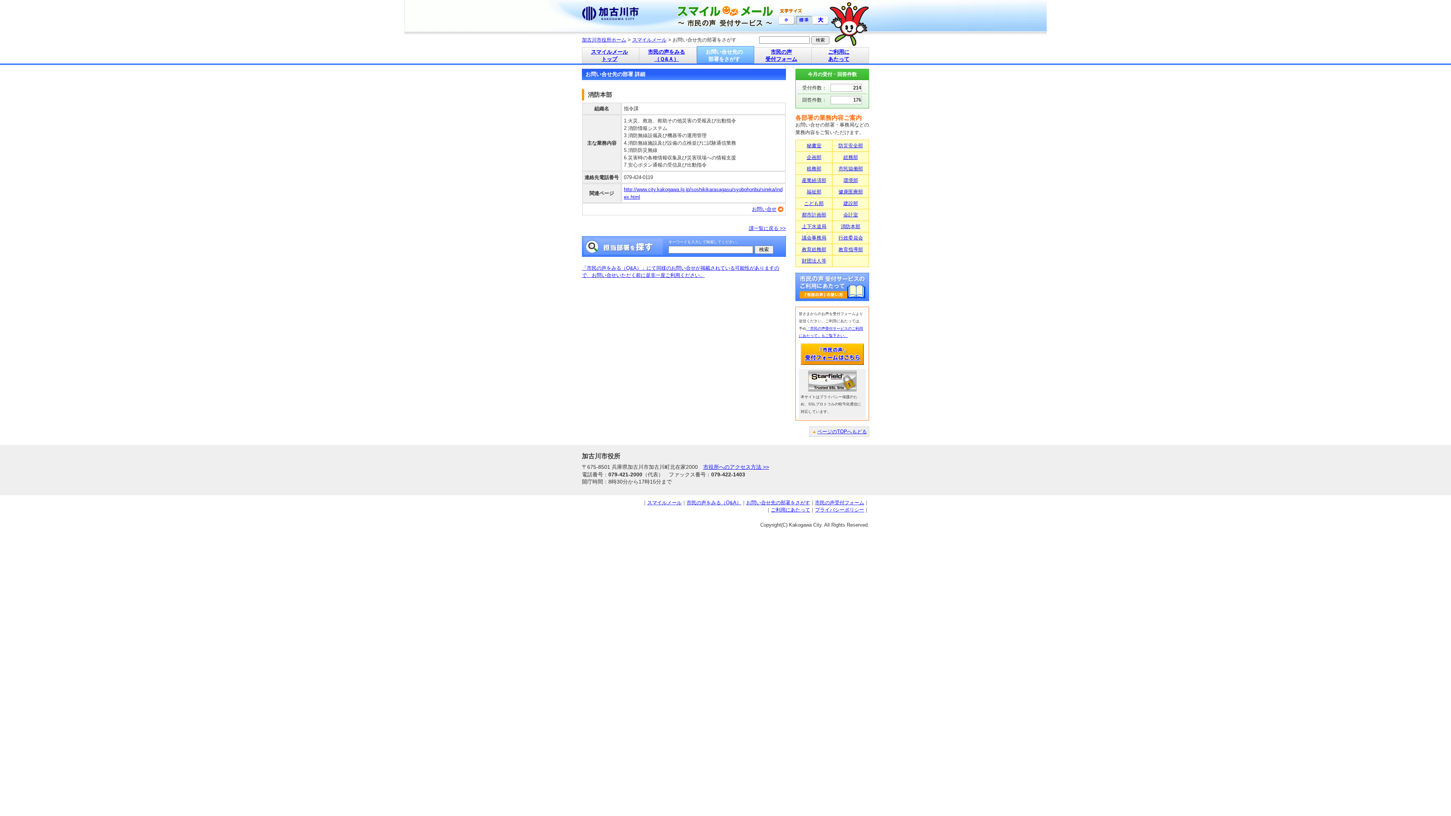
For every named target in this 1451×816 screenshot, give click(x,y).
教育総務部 (814, 249)
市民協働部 (850, 169)
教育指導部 (850, 249)
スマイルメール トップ (609, 55)
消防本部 (850, 226)
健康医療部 (850, 192)
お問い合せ (764, 209)
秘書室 (814, 145)
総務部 (850, 157)
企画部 (814, 157)
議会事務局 (814, 238)
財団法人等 (814, 261)
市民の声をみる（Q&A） (714, 502)
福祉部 (814, 192)
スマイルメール (649, 40)
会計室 (850, 215)
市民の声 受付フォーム (781, 55)
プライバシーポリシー (839, 510)
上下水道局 (814, 226)
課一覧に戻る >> (767, 228)
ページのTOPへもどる (842, 431)
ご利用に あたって (838, 55)
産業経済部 (814, 180)
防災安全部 (850, 145)
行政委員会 (850, 238)
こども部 (814, 203)
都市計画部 (814, 215)
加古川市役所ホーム (604, 40)
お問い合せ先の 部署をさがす (724, 55)
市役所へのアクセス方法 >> (736, 467)
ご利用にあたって (790, 510)
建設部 (850, 203)
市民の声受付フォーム (839, 502)
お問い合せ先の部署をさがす (778, 502)
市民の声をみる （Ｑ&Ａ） (666, 55)
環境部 (850, 180)
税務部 (814, 169)
